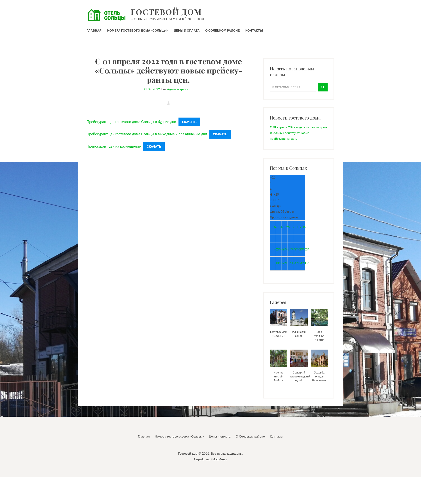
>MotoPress (219, 459)
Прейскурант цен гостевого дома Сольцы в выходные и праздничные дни (147, 134)
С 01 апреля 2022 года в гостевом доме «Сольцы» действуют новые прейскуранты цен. (298, 133)
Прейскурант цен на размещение (114, 146)
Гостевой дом (166, 11)
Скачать (189, 122)
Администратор (178, 89)
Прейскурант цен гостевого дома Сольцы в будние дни (131, 121)
